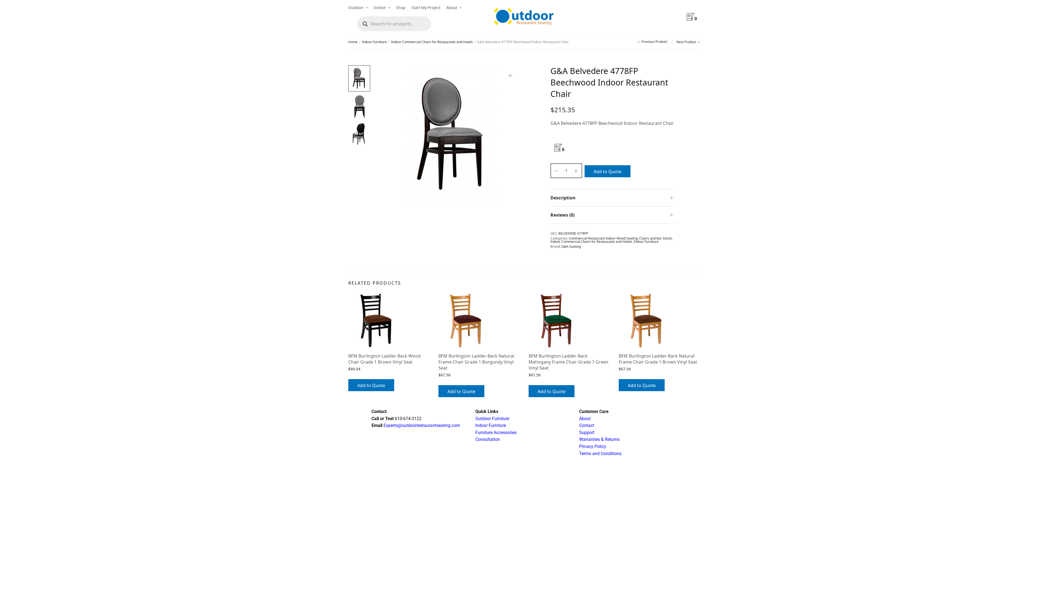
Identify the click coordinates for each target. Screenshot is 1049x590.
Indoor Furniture (374, 42)
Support (586, 432)
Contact (586, 425)
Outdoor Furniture (492, 418)
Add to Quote (607, 172)
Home (353, 42)
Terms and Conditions (600, 453)
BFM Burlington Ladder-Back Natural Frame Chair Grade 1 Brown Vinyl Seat (658, 359)
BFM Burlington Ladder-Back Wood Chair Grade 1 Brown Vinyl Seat (384, 359)
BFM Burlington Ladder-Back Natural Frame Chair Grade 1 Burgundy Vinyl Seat (476, 362)
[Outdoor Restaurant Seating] (524, 17)
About (451, 7)
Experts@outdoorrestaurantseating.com (421, 425)
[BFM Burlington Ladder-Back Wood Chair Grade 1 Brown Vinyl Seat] (389, 320)
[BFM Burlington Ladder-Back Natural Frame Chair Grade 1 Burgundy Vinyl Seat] (479, 320)
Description (563, 198)
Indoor (380, 7)
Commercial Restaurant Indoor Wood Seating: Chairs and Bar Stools (620, 238)
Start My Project (425, 7)
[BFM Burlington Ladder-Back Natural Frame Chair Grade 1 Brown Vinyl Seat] (660, 320)
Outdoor (356, 7)
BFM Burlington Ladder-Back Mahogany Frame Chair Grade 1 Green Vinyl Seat (568, 362)
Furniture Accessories (496, 432)
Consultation (487, 439)
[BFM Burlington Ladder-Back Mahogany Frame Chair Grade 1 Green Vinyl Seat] (570, 320)
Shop (400, 7)
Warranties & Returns (599, 439)
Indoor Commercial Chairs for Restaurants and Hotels (432, 42)
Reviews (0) (562, 215)
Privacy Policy (592, 446)
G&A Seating (571, 246)
